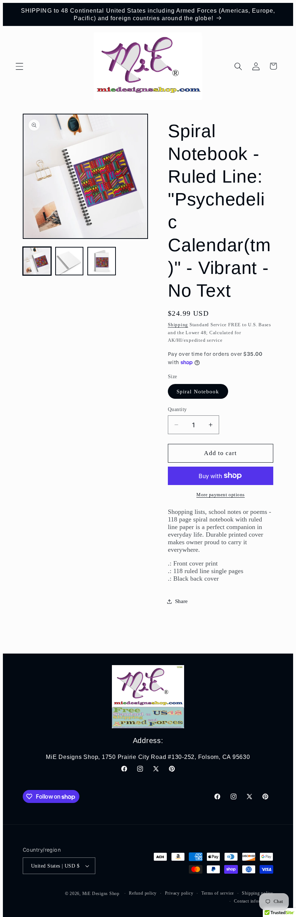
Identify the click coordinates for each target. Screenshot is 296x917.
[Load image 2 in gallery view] (69, 261)
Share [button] (181, 601)
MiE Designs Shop (100, 893)
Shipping (178, 324)
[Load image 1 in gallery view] (37, 261)
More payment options (220, 494)
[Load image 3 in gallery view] (101, 261)
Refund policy (143, 893)
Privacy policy (179, 893)
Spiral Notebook (198, 391)
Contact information (253, 901)
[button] (19, 66)
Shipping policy (257, 893)
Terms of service (217, 893)
